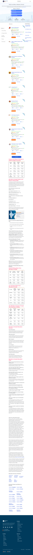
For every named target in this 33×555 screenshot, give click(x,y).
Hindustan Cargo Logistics (16, 143)
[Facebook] (3, 527)
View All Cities (5, 545)
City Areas (3, 41)
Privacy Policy (22, 549)
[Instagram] (10, 527)
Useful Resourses (3, 36)
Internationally (14, 15)
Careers (19, 528)
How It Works (19, 525)
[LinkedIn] (7, 527)
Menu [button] (3, 28)
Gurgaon (4, 542)
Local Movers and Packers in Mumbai (16, 476)
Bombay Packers (14, 101)
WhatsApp (18, 36)
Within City (14, 10)
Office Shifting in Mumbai (15, 480)
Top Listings (4, 30)
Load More (16, 156)
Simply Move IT (14, 87)
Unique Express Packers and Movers (17, 129)
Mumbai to (12, 487)
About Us (19, 522)
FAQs (3, 39)
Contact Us (19, 529)
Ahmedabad (5, 543)
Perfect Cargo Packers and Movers (16, 73)
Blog (18, 535)
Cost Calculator (20, 538)
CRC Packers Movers (15, 115)
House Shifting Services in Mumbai (10, 480)
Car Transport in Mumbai (21, 477)
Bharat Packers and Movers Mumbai (16, 57)
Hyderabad (4, 539)
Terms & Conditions (28, 549)
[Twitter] (5, 527)
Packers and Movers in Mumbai (11, 476)
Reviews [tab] (17, 34)
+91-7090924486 (6, 529)
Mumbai (4, 536)
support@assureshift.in (7, 530)
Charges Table (4, 33)
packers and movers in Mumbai (19, 457)
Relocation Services (20, 524)
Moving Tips (19, 536)
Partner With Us (20, 531)
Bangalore (4, 538)
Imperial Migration (15, 27)
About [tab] (13, 34)
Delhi (4, 535)
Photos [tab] (21, 34)
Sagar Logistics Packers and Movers (16, 42)
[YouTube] (12, 527)
